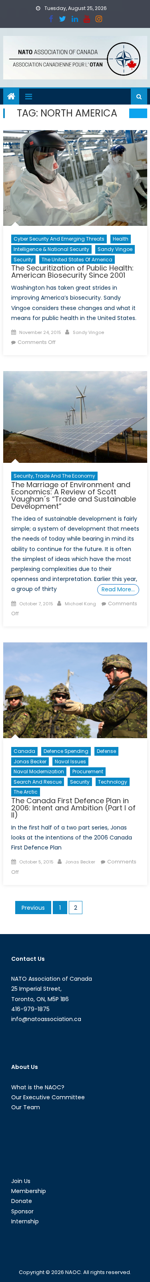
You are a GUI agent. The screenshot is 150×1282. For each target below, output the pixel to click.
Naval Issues (70, 761)
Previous (33, 908)
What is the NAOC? (37, 1087)
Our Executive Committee (48, 1097)
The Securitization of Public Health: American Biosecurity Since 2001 (72, 271)
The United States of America (77, 259)
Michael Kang (80, 604)
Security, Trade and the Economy (54, 475)
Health (120, 238)
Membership (28, 1191)
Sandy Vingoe (115, 249)
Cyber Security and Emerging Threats (59, 238)
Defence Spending (66, 751)
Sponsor (22, 1211)
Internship (25, 1221)
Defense (106, 751)
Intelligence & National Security (51, 249)
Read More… (118, 589)
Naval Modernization (39, 771)
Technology (112, 781)
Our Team (25, 1107)
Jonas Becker (30, 761)
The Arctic (26, 791)
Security (23, 259)
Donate (21, 1201)
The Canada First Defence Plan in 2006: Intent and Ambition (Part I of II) (73, 808)
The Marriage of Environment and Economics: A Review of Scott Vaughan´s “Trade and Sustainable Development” (73, 495)
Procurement (87, 771)
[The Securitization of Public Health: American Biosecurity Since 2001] (75, 178)
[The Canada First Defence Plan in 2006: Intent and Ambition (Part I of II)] (75, 690)
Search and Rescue (38, 781)
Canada (24, 751)
